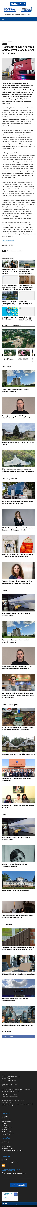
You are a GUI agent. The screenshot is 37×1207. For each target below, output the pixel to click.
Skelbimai (23, 14)
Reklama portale (16, 14)
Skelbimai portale (6, 1121)
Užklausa (4, 1129)
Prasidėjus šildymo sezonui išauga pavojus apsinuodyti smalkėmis (18, 50)
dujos (8, 250)
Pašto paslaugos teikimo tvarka (10, 1134)
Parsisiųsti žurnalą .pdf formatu (10, 1162)
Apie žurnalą (5, 1160)
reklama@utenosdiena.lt (12, 1097)
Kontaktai (29, 14)
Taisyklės (4, 1125)
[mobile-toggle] (3, 19)
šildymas (13, 250)
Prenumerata (5, 1144)
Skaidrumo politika (7, 1132)
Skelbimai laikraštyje (7, 1148)
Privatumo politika (7, 1127)
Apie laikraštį (5, 1142)
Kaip (33, 1036)
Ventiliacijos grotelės (8, 240)
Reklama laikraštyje (7, 1146)
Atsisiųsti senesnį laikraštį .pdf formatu (12, 1150)
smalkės (19, 250)
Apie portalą (7, 14)
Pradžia (3, 41)
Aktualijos (9, 41)
